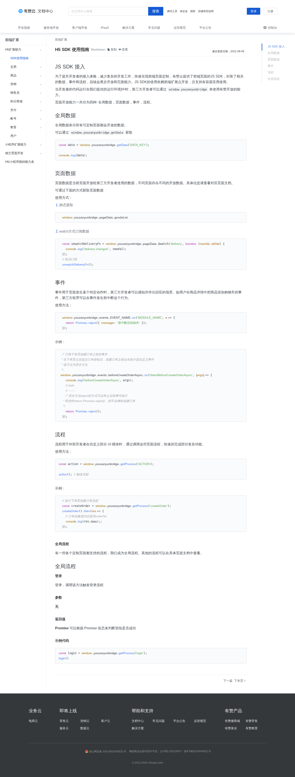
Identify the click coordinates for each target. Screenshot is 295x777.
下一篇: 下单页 (233, 680)
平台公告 (179, 721)
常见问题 (158, 721)
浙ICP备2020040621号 (197, 751)
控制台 (272, 27)
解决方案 (138, 728)
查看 (125, 49)
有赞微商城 (232, 721)
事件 (271, 66)
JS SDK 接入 (276, 46)
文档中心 (138, 721)
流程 (271, 72)
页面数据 (274, 59)
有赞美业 (231, 728)
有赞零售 (252, 721)
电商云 (33, 721)
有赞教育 (252, 728)
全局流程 (274, 79)
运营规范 (200, 721)
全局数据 (274, 53)
